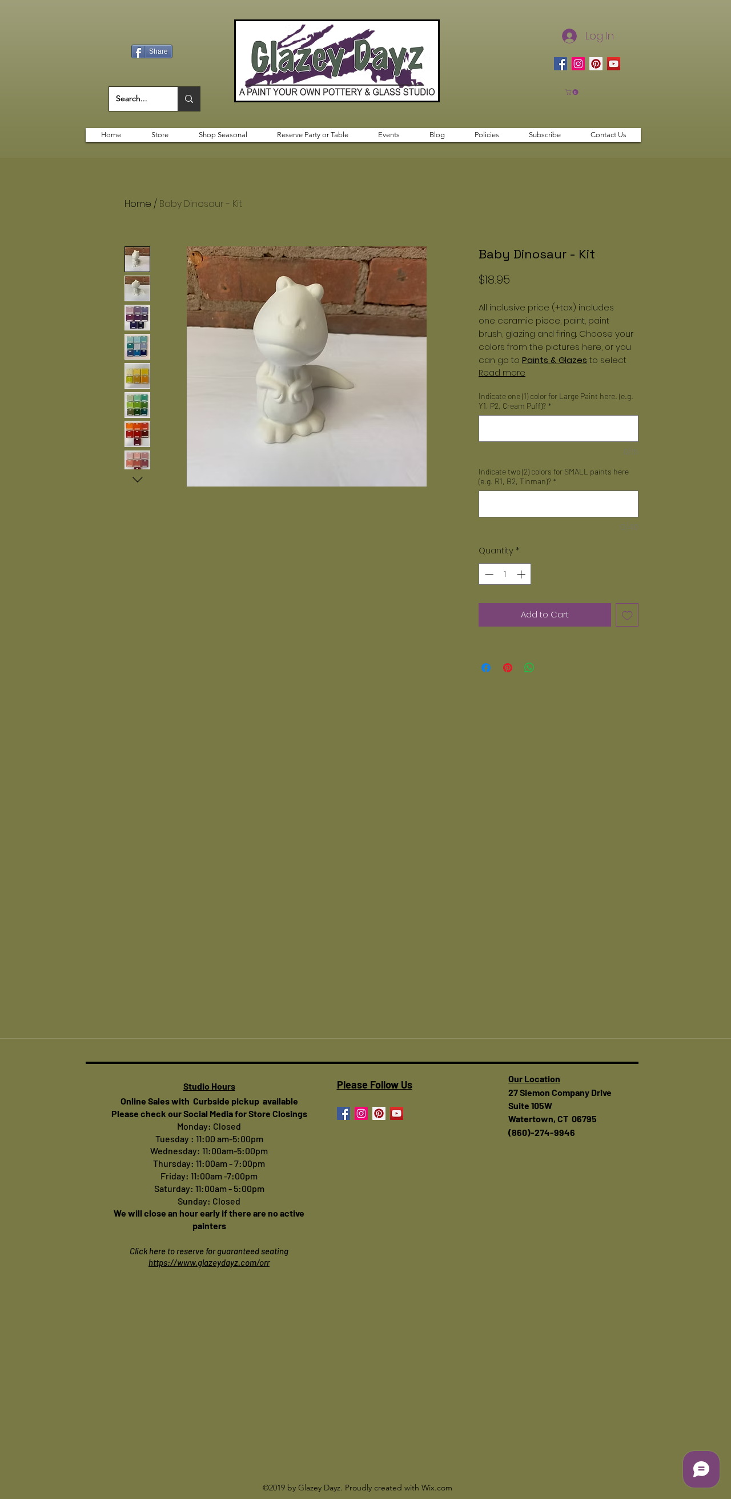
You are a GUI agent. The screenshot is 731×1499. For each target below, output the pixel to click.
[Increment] (522, 574)
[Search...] (189, 99)
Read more (502, 372)
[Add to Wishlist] (627, 615)
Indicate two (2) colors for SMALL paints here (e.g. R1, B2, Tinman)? (554, 476)
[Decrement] (488, 574)
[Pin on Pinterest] (508, 668)
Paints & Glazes (554, 360)
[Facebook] (560, 63)
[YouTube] (613, 63)
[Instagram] (578, 63)
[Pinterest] (596, 63)
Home (137, 203)
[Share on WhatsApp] (529, 668)
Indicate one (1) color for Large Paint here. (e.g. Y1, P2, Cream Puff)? (556, 400)
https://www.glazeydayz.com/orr (209, 1262)
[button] (572, 92)
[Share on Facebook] (486, 668)
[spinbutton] (505, 574)
